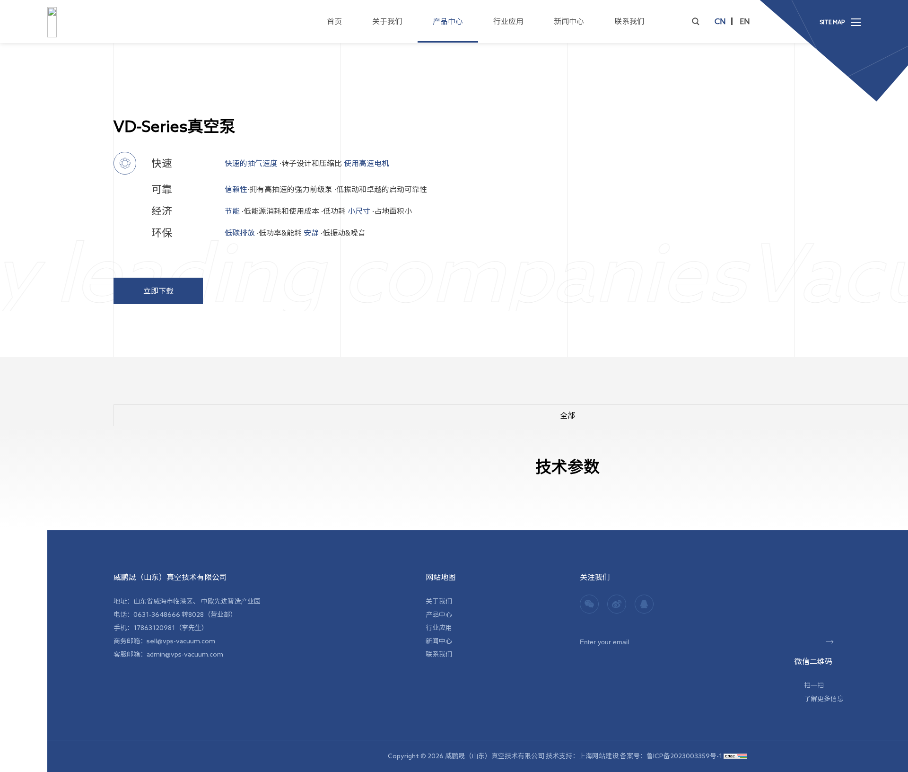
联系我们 (629, 21)
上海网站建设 (599, 756)
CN (720, 21)
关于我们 (387, 21)
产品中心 (448, 21)
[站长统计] (735, 756)
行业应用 (508, 21)
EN (745, 21)
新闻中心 (569, 21)
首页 (334, 21)
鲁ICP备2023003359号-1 (684, 756)
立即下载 (158, 291)
